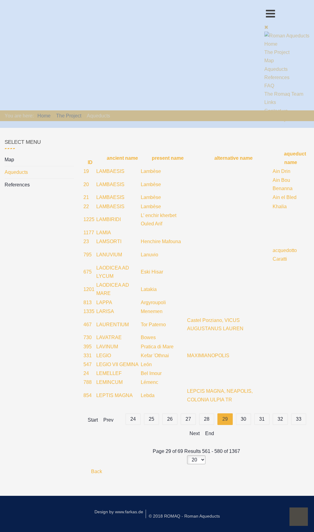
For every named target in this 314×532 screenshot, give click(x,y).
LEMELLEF (109, 373)
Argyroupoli (153, 302)
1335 (88, 311)
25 (151, 419)
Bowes (148, 337)
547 (87, 364)
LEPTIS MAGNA (114, 395)
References (17, 184)
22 (86, 206)
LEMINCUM (109, 382)
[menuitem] (271, 44)
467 (87, 324)
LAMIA (103, 232)
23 (86, 241)
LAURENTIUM (112, 324)
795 (87, 254)
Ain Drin (281, 171)
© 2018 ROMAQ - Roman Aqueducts (184, 516)
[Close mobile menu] (266, 27)
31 (262, 419)
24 (86, 373)
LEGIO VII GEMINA (117, 364)
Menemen (152, 311)
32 (280, 419)
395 (87, 346)
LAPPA (104, 302)
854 (87, 395)
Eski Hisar (152, 271)
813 (87, 302)
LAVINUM (107, 346)
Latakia (149, 289)
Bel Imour (151, 373)
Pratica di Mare (157, 346)
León (146, 364)
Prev (108, 420)
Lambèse (151, 171)
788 (87, 382)
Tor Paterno (153, 324)
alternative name (233, 158)
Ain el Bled (285, 197)
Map (9, 159)
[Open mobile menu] (270, 14)
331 (87, 355)
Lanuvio (149, 254)
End (209, 433)
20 (86, 184)
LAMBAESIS (110, 171)
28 (206, 419)
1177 (88, 232)
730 (87, 337)
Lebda (148, 395)
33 (298, 419)
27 (188, 419)
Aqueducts (16, 172)
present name (167, 158)
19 (86, 171)
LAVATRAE (109, 337)
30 (243, 419)
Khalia (280, 206)
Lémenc (149, 382)
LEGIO (103, 355)
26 (170, 419)
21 (86, 197)
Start (93, 420)
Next (195, 433)
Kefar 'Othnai (155, 355)
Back (96, 471)
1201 (88, 289)
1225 (88, 219)
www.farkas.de (129, 511)
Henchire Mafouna (161, 241)
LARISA (105, 311)
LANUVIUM (109, 254)
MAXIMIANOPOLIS (208, 355)
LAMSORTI (108, 241)
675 (87, 271)
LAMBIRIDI (108, 219)
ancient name (121, 158)
